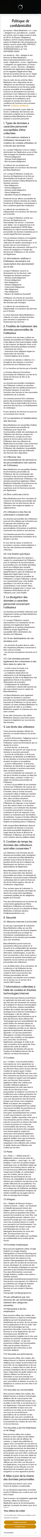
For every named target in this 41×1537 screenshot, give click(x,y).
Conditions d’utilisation (19, 105)
